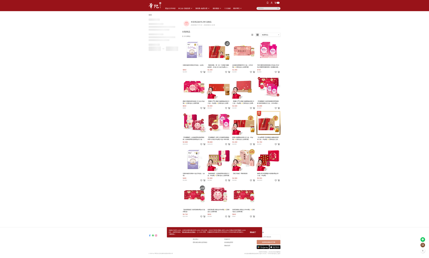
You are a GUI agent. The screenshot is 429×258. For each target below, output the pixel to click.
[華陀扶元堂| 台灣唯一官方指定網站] (155, 5)
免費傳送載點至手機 (268, 242)
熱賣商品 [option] (265, 35)
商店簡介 (196, 239)
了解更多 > (172, 234)
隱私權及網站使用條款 (200, 242)
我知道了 (253, 232)
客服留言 (227, 239)
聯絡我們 (227, 245)
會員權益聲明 (228, 242)
